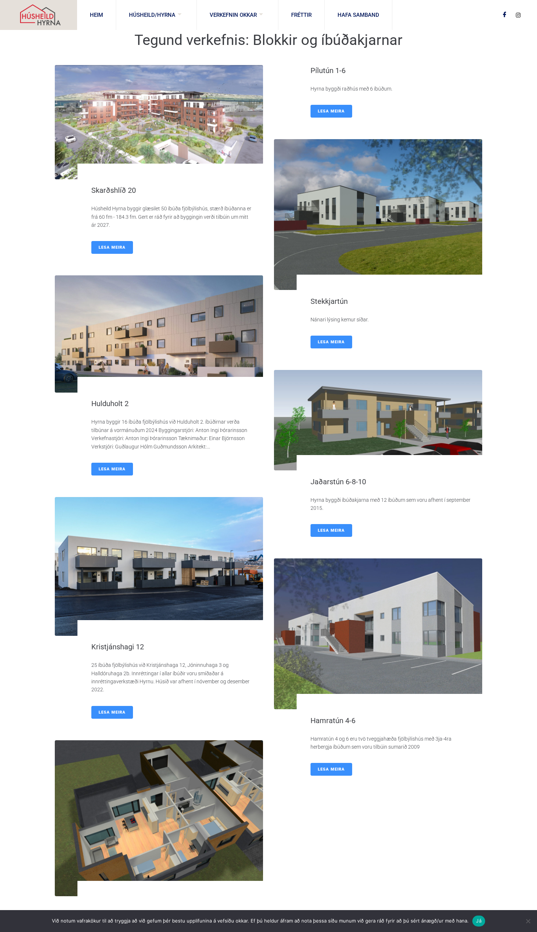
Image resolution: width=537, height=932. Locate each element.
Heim (96, 15)
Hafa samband (358, 15)
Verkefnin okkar (233, 15)
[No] (528, 921)
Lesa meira (112, 247)
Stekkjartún (329, 301)
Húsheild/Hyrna (152, 15)
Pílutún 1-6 (328, 70)
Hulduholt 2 (110, 403)
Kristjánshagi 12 (117, 646)
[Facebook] (504, 15)
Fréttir (301, 15)
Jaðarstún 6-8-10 (338, 481)
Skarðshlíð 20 (113, 190)
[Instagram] (518, 15)
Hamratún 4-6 (333, 720)
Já (478, 921)
